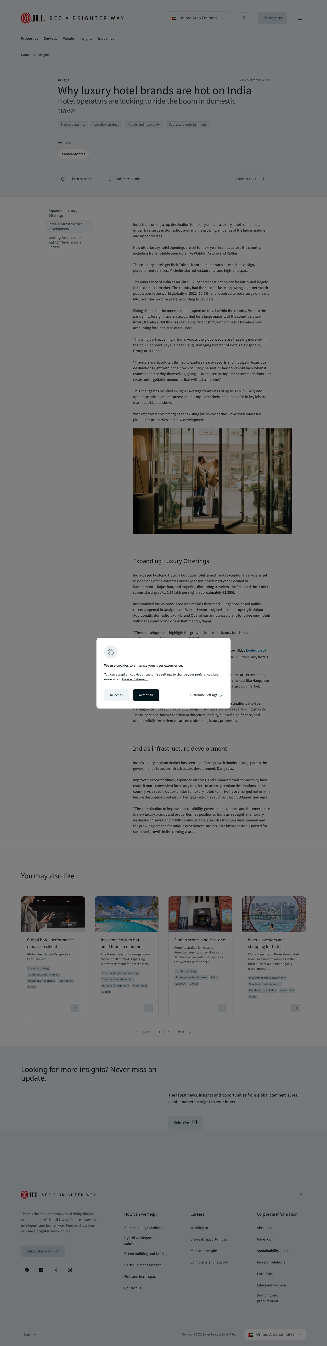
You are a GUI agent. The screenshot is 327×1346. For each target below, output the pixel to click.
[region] (163, 673)
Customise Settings (206, 695)
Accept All (146, 695)
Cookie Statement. (135, 679)
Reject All (116, 695)
